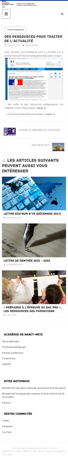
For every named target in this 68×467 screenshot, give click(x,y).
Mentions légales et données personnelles (29, 448)
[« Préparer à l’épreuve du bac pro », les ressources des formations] (34, 272)
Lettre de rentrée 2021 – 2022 (27, 260)
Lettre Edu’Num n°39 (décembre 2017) (32, 214)
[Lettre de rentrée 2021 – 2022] (34, 225)
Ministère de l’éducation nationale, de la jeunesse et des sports (34, 388)
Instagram (7, 426)
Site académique (10, 341)
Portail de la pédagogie (13, 347)
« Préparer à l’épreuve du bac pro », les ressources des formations (32, 309)
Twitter (5, 420)
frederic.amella (31, 45)
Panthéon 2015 (41, 145)
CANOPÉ (6, 364)
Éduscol (6, 402)
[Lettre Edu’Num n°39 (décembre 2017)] (34, 178)
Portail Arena (8, 358)
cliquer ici (41, 108)
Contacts (53, 448)
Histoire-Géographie (15, 30)
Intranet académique (12, 353)
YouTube (6, 432)
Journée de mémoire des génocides (39, 130)
